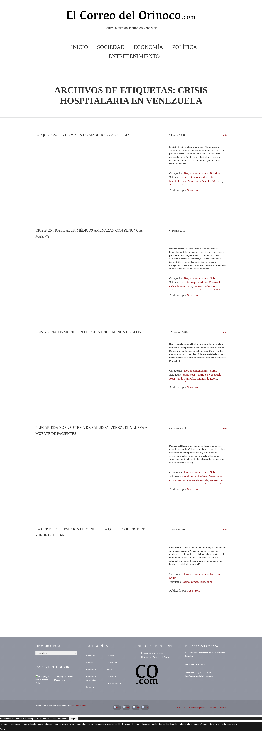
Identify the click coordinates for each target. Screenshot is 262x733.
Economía (148, 47)
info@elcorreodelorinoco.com (199, 676)
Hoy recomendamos (196, 173)
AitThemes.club (79, 706)
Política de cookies (218, 707)
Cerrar (2, 729)
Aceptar (73, 719)
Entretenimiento (134, 56)
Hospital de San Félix (182, 378)
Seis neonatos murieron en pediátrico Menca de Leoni (89, 332)
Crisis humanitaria (180, 286)
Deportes (111, 676)
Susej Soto (193, 190)
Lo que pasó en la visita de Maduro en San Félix (82, 135)
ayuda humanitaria (193, 581)
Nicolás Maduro (212, 181)
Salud (213, 278)
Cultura (110, 655)
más (225, 135)
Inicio (79, 47)
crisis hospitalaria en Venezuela (201, 282)
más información (60, 719)
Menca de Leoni (207, 378)
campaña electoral (193, 177)
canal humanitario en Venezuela (202, 476)
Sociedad (111, 47)
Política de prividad (197, 707)
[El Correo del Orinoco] (131, 16)
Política (184, 47)
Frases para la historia (152, 653)
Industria (90, 687)
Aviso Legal (180, 707)
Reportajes (216, 573)
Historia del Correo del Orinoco (156, 657)
